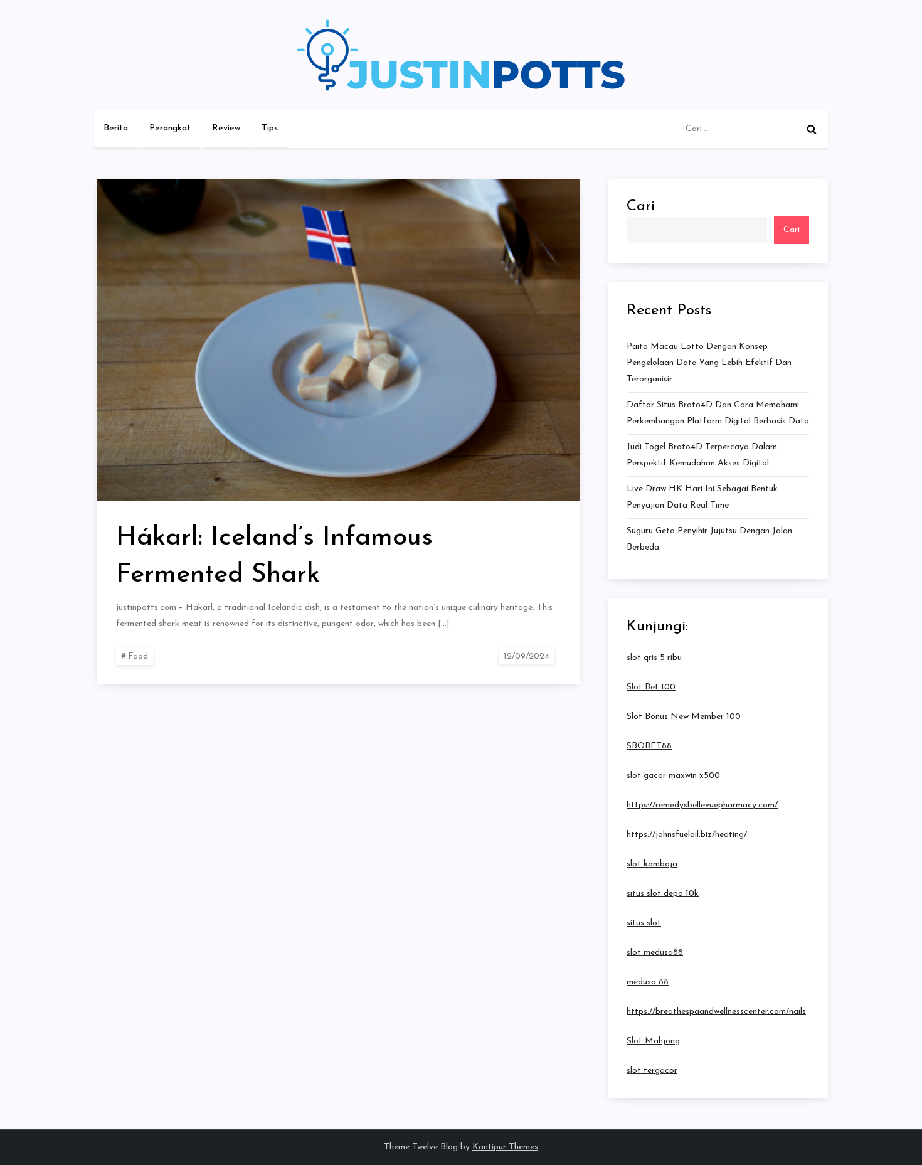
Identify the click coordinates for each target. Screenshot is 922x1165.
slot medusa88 (655, 952)
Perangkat (170, 128)
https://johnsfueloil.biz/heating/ (687, 834)
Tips (270, 128)
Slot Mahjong (653, 1041)
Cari (641, 206)
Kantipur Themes (505, 1147)
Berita (115, 128)
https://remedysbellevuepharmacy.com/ (702, 805)
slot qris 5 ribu (654, 657)
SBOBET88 (649, 746)
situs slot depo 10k (663, 893)
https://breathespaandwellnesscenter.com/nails (716, 1011)
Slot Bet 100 (651, 687)
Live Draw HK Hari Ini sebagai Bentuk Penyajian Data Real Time (702, 497)
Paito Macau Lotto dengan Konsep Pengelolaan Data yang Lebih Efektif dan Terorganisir (709, 363)
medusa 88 (648, 982)
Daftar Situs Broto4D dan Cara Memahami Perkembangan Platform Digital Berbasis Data (718, 413)
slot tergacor (652, 1070)
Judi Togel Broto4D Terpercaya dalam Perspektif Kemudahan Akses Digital (702, 455)
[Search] (811, 129)
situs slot (644, 923)
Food (138, 656)
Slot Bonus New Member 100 (684, 716)
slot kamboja (652, 864)
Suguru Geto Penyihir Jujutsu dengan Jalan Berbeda (709, 539)
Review (226, 128)
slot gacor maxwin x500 (673, 775)
